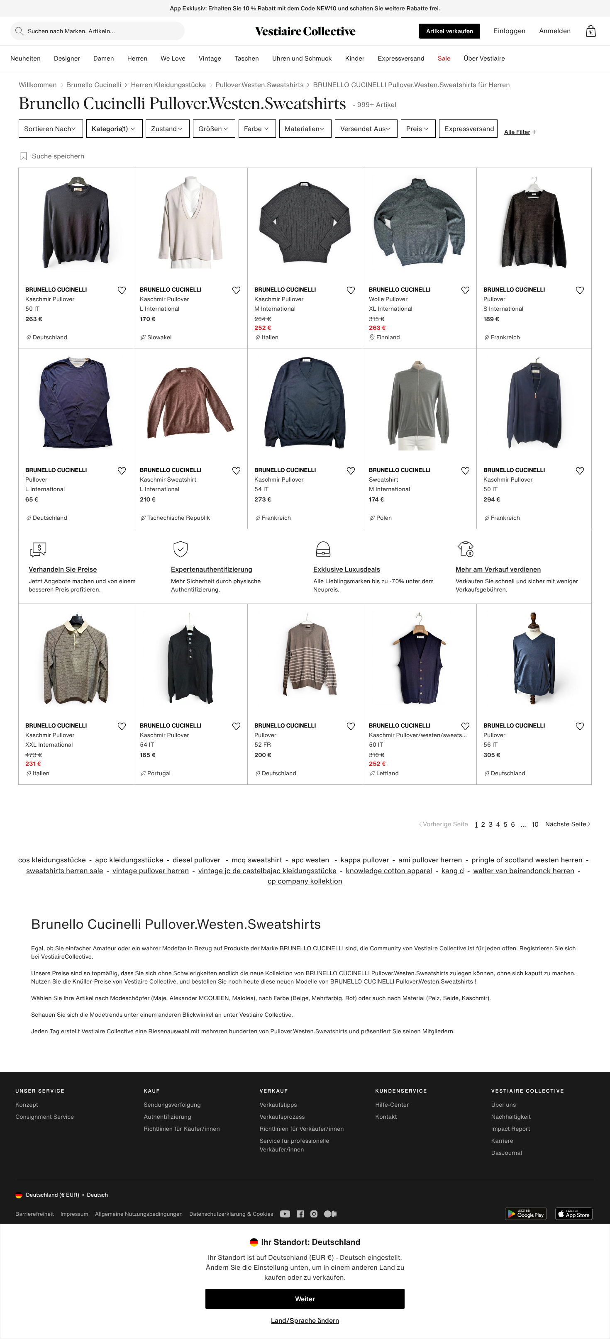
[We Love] (192, 58)
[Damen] (120, 58)
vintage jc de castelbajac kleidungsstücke (267, 871)
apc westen (311, 860)
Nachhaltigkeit (511, 1117)
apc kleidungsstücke (129, 860)
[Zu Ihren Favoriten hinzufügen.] (122, 290)
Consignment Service (44, 1117)
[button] (591, 31)
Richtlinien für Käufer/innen (182, 1129)
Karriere (502, 1141)
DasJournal (506, 1153)
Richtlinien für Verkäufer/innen (301, 1129)
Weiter (305, 1299)
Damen (103, 58)
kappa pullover (364, 860)
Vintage (210, 58)
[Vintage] (227, 58)
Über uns (503, 1104)
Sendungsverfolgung (172, 1104)
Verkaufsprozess (282, 1117)
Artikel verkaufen (449, 31)
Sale (444, 58)
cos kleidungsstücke (52, 860)
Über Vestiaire (484, 58)
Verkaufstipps (278, 1104)
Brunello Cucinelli (94, 85)
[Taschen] (265, 58)
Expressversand (401, 58)
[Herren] (154, 58)
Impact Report (510, 1129)
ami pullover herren (430, 860)
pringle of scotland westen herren (527, 860)
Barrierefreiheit (34, 1214)
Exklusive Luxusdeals (346, 569)
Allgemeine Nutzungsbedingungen (139, 1214)
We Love (173, 58)
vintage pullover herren (150, 871)
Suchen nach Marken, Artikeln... (71, 31)
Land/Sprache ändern (305, 1320)
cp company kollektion (305, 881)
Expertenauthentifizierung (211, 569)
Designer (67, 58)
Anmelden (555, 31)
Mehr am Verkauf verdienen (498, 569)
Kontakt (386, 1117)
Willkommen (38, 85)
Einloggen (509, 31)
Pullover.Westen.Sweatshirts (259, 85)
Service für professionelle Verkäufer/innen (294, 1145)
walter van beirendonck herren (523, 871)
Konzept (26, 1104)
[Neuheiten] (47, 58)
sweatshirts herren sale (64, 871)
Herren (137, 58)
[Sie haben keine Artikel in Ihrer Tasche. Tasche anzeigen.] (591, 31)
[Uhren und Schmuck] (338, 58)
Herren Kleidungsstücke (168, 85)
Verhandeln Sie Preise (63, 569)
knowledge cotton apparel (389, 871)
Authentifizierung (167, 1117)
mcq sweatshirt (257, 860)
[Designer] (86, 58)
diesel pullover (197, 860)
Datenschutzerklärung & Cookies (231, 1214)
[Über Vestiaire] (511, 58)
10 (535, 824)
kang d (453, 871)
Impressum (74, 1214)
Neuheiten (25, 58)
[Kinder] (371, 58)
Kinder (355, 58)
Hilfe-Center (392, 1104)
